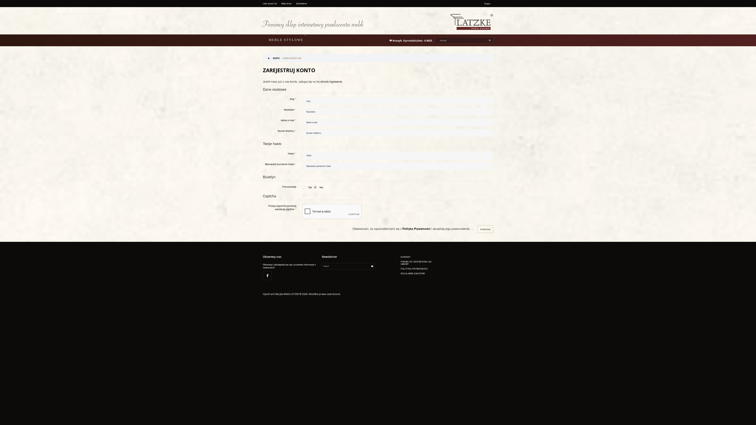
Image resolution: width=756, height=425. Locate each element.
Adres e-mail (287, 120)
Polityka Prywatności (414, 269)
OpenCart (268, 294)
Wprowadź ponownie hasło (279, 164)
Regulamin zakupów (413, 273)
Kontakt (406, 257)
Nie (321, 187)
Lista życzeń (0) (270, 3)
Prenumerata (289, 186)
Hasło (291, 153)
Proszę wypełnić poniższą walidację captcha (282, 207)
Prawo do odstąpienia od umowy (416, 263)
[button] (410, 40)
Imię (292, 99)
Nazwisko (289, 109)
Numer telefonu (286, 130)
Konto (276, 58)
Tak (310, 187)
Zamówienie (301, 3)
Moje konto (287, 3)
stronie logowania (331, 81)
